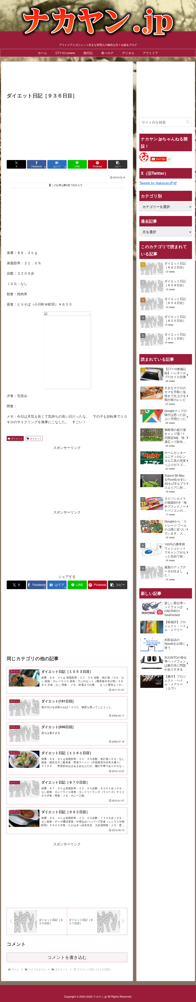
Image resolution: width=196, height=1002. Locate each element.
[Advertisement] (67, 78)
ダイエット (17, 438)
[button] (117, 164)
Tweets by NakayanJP (156, 182)
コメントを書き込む (67, 957)
